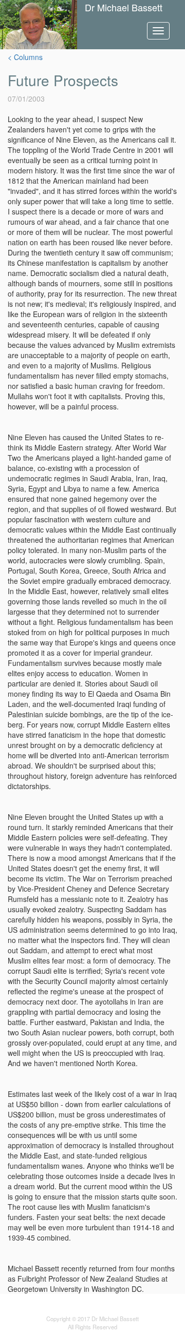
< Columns (25, 57)
